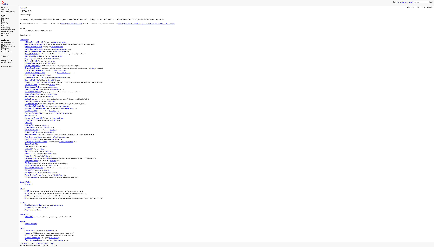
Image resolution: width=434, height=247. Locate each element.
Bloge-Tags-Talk (30, 58)
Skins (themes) (6, 44)
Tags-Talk (28, 149)
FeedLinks (52, 111)
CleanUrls (48, 75)
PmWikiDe (24, 214)
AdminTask (29, 217)
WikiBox (28, 163)
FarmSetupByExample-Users (36, 108)
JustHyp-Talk (29, 125)
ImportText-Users (31, 120)
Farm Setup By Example (61, 106)
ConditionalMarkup (57, 205)
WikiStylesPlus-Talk (32, 172)
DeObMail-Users (31, 85)
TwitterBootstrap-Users (33, 240)
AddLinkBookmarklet (58, 42)
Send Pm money (6, 62)
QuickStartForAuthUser (66, 142)
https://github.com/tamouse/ (71, 24)
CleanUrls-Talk (30, 75)
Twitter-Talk (29, 156)
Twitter (46, 156)
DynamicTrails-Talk (32, 94)
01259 (27, 198)
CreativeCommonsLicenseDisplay (37, 82)
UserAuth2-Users (31, 161)
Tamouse (50, 165)
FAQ (2, 20)
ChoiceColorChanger (32, 68)
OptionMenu (50, 132)
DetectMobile (55, 89)
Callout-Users (30, 63)
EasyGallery (50, 96)
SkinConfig (29, 235)
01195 (27, 191)
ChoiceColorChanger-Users (35, 73)
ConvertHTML (52, 80)
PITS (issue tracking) (8, 46)
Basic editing (5, 28)
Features (4, 22)
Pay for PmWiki (6, 60)
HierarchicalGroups (58, 118)
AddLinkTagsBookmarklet (34, 44)
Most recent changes (8, 11)
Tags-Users (29, 151)
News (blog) (5, 18)
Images (45, 207)
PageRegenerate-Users (33, 137)
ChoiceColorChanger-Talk (34, 70)
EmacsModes (25, 182)
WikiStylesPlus (52, 172)
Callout (49, 63)
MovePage (53, 130)
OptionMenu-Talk (31, 132)
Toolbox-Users (30, 153)
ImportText (53, 120)
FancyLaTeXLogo (31, 104)
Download (4, 24)
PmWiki (3, 16)
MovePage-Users (31, 130)
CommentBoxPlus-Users (34, 77)
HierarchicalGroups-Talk (33, 118)
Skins (22, 228)
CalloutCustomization (32, 66)
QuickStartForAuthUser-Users (36, 142)
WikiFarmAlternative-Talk (34, 168)
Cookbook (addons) (7, 42)
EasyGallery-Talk (31, 96)
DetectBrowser (52, 87)
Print (423, 7)
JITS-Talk (28, 123)
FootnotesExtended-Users (34, 113)
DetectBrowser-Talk (32, 87)
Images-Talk (29, 207)
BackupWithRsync (31, 54)
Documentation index (8, 30)
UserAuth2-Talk (30, 158)
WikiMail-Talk (29, 170)
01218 (27, 193)
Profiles (23, 8)
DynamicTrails (52, 94)
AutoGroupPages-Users (33, 51)
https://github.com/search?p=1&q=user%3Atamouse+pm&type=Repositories (146, 24)
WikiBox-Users (30, 165)
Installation (4, 26)
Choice (92, 68)
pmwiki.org (5, 40)
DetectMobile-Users (32, 89)
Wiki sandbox (5, 9)
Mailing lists (5, 48)
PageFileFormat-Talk (32, 210)
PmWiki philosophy (7, 31)
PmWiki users (6, 50)
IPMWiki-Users (30, 231)
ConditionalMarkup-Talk (33, 205)
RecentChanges (31, 224)
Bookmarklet (50, 61)
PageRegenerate (31, 134)
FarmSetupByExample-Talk (35, 106)
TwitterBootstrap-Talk (32, 238)
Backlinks (430, 7)
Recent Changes (401, 2)
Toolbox (49, 153)
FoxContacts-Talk (31, 115)
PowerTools (54, 139)
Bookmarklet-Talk (31, 61)
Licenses (47, 127)
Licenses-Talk (30, 127)
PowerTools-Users (31, 139)
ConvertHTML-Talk (32, 80)
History (418, 7)
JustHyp (45, 125)
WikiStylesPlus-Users (33, 175)
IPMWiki (50, 231)
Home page (5, 7)
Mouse (27, 233)
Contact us (4, 35)
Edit (413, 7)
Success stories (6, 52)
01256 (27, 196)
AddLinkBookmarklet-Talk (34, 42)
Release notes (6, 33)
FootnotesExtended (62, 113)
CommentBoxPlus (60, 77)
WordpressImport (31, 177)
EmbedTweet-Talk (31, 101)
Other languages (6, 66)
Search (411, 2)
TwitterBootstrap (54, 238)
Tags (26, 146)
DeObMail (52, 85)
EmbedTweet (29, 99)
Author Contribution (57, 47)
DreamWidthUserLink (33, 92)
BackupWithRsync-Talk (33, 56)
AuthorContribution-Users (34, 49)
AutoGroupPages (59, 51)
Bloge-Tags (51, 58)
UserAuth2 (48, 158)
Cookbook (24, 40)
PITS (22, 189)
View (408, 7)
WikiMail (46, 170)
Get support (5, 56)
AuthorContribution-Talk (33, 47)
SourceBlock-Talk (31, 144)
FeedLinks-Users (31, 111)
